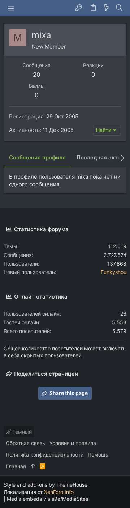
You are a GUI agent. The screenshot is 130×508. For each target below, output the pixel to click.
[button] (11, 8)
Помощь (98, 454)
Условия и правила (72, 443)
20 (36, 74)
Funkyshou (113, 272)
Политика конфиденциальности (44, 454)
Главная (16, 466)
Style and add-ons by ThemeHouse (45, 485)
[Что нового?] (106, 8)
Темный (21, 432)
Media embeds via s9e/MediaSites (47, 499)
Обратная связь (25, 443)
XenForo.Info (59, 492)
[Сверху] (33, 466)
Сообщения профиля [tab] (37, 157)
